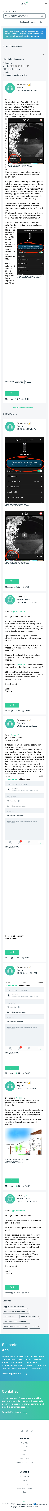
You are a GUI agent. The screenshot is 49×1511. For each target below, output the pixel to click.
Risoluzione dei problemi (14, 1327)
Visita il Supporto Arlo (11, 1374)
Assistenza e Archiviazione (14, 1312)
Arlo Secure (24, 1476)
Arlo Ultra (24, 1443)
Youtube (27, 1431)
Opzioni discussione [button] (42, 55)
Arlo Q (24, 1455)
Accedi (34, 22)
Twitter (22, 1431)
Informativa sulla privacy (10, 1504)
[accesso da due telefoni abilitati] (36, 408)
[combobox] (24, 16)
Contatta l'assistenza (12, 1412)
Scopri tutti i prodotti (24, 1462)
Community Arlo (10, 11)
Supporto (24, 1484)
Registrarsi (24, 22)
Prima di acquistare (28, 1317)
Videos (28, 382)
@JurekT (14, 735)
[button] (42, 85)
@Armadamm (18, 611)
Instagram (31, 1431)
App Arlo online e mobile (14, 1307)
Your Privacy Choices (25, 1504)
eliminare (21, 665)
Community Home (24, 1488)
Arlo (24, 1451)
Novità (24, 1480)
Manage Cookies (41, 1504)
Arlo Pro (24, 1447)
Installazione (9, 1317)
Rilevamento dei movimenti (15, 1322)
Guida (42, 22)
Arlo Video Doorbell (14, 46)
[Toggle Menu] (46, 3)
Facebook (17, 1431)
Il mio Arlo (24, 1492)
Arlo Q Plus (24, 1458)
